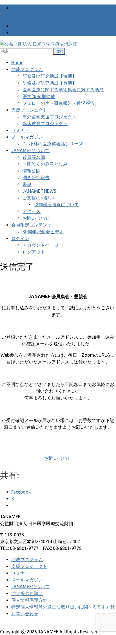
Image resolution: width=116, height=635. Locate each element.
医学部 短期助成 (39, 96)
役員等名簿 (34, 157)
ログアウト (34, 251)
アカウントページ (41, 245)
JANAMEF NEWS (39, 191)
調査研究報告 (36, 177)
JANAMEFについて (30, 150)
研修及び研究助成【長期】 (50, 82)
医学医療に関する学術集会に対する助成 (63, 89)
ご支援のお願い (38, 197)
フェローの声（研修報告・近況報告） (61, 103)
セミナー (20, 130)
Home (17, 62)
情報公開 (32, 170)
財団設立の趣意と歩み (45, 163)
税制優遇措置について (56, 204)
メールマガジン (27, 136)
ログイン (20, 238)
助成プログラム (27, 69)
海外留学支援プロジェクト (50, 116)
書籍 (27, 184)
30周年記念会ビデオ (43, 231)
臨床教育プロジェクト (45, 123)
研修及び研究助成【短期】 (50, 76)
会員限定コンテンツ (31, 224)
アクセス (32, 211)
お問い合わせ (36, 218)
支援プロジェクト (29, 109)
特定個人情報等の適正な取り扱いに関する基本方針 (63, 606)
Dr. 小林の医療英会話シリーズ (53, 143)
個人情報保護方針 (29, 600)
